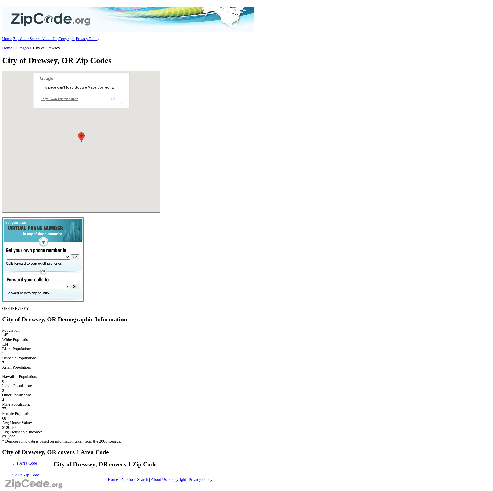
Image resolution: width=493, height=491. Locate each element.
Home (7, 38)
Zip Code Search (27, 38)
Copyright (66, 38)
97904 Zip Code (25, 475)
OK (113, 99)
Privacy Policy (87, 38)
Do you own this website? (59, 99)
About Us (49, 38)
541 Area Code (24, 463)
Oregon (22, 48)
